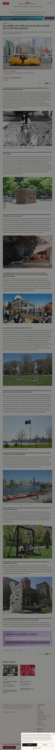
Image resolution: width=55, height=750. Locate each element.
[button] (37, 748)
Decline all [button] (45, 744)
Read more (31, 741)
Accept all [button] (29, 744)
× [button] (53, 734)
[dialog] (38, 741)
